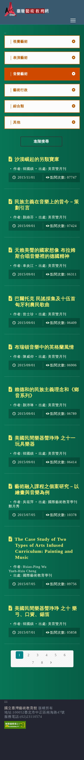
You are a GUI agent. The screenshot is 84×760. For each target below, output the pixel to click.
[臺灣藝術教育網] (27, 15)
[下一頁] (51, 662)
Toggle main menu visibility (73, 20)
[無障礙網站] (15, 727)
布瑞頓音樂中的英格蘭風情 (44, 347)
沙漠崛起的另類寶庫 (37, 159)
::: (5, 33)
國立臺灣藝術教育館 (20, 708)
